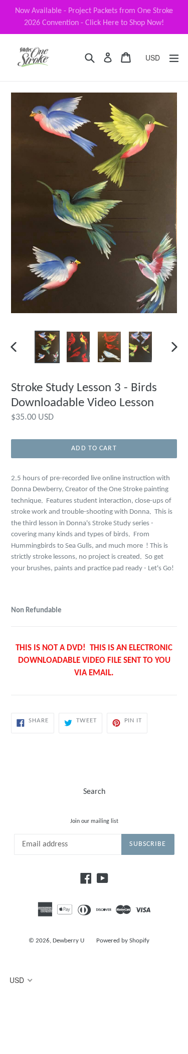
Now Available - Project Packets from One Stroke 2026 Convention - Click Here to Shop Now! (94, 17)
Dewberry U (68, 940)
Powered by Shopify (122, 940)
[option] (47, 347)
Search (94, 792)
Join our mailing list (94, 821)
